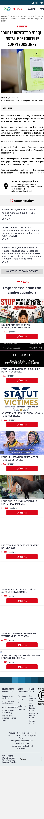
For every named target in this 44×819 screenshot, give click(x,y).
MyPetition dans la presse (33, 740)
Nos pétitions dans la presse (32, 731)
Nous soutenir (23, 757)
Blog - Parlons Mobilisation (8, 727)
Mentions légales (21, 767)
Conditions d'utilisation (22, 770)
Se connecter (37, 2)
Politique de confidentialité (21, 765)
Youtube (21, 734)
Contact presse (32, 746)
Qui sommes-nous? (32, 722)
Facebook (22, 720)
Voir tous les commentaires (22, 273)
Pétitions (13, 16)
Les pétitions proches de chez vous (9, 742)
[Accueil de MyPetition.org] (13, 9)
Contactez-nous (19, 760)
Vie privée (32, 760)
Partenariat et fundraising (8, 735)
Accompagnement (10, 731)
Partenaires (22, 773)
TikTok (21, 724)
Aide (32, 757)
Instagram (22, 730)
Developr (14, 786)
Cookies (22, 762)
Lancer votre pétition (7, 721)
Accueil (31, 9)
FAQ (9, 760)
